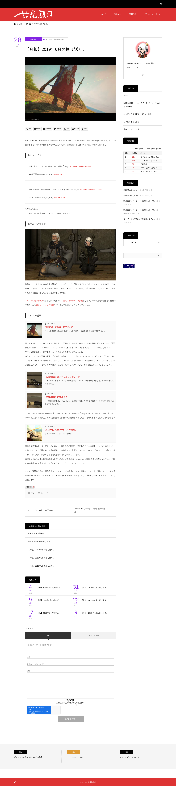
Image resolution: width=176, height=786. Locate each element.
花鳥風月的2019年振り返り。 (40, 541)
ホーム (103, 14)
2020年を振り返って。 (37, 533)
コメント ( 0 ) (48, 635)
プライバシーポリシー (153, 14)
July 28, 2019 (58, 174)
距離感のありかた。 (131, 190)
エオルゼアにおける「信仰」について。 (155, 168)
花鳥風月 (93, 782)
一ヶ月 (142, 148)
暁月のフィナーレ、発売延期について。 (139, 201)
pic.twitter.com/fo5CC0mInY (91, 189)
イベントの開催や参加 (34, 301)
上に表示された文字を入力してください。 (70, 703)
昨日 (154, 148)
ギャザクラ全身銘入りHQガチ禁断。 (138, 114)
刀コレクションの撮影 (45, 305)
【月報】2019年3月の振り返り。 (49, 588)
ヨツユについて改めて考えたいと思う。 (155, 157)
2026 (125, 95)
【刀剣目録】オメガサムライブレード (62, 377)
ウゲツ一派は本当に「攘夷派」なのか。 (139, 219)
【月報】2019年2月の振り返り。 (94, 600)
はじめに (117, 14)
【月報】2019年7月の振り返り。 (41, 550)
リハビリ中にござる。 (132, 122)
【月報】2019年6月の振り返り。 (41, 558)
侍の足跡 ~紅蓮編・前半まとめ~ (59, 327)
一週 (148, 148)
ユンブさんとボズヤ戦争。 (150, 171)
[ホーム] (15, 24)
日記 (73, 752)
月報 (32, 493)
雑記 (20, 752)
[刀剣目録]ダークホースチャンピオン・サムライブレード (142, 105)
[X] (143, 74)
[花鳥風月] (33, 14)
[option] (38, 756)
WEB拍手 (30, 487)
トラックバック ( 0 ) (93, 635)
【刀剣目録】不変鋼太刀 (56, 397)
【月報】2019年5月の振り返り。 (41, 566)
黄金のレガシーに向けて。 (134, 129)
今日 (159, 148)
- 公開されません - (36, 664)
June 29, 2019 (59, 197)
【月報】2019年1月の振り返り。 (49, 600)
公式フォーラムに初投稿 (73, 301)
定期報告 (33, 39)
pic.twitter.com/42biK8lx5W (80, 166)
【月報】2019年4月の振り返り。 (94, 613)
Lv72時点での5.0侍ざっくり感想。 (61, 430)
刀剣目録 (132, 14)
